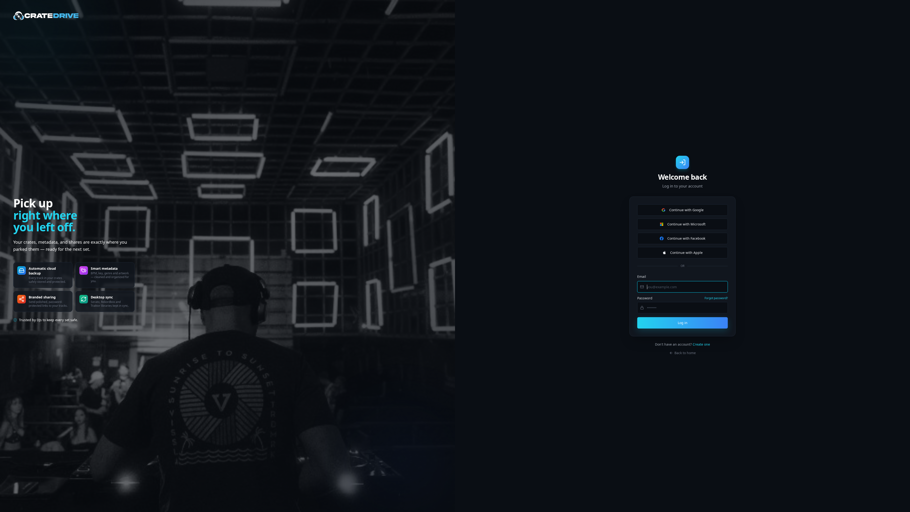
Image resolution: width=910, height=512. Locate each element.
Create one (701, 344)
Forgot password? (716, 298)
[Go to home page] (45, 15)
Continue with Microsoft (686, 224)
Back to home (685, 353)
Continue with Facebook (686, 238)
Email (641, 276)
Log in (682, 322)
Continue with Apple (686, 252)
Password (644, 298)
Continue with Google (686, 210)
